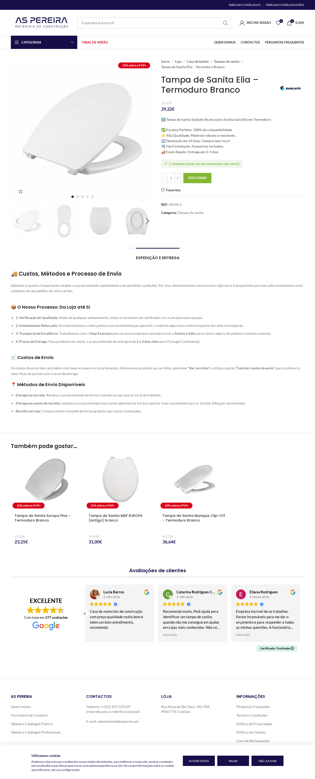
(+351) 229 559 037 (116, 706)
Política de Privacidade (254, 723)
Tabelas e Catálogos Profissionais (36, 732)
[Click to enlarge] (21, 192)
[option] (72, 196)
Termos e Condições (251, 715)
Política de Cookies (251, 732)
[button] (17, 221)
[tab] (157, 255)
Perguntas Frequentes (253, 706)
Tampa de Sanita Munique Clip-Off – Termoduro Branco (193, 518)
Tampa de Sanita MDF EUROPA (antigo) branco (115, 518)
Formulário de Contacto (29, 715)
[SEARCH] (225, 23)
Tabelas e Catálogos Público (32, 723)
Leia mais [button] (170, 635)
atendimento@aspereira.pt (118, 721)
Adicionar (197, 178)
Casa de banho (198, 61)
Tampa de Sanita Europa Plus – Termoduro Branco (43, 518)
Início (165, 61)
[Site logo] (41, 22)
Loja (178, 61)
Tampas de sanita (226, 61)
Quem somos (21, 706)
